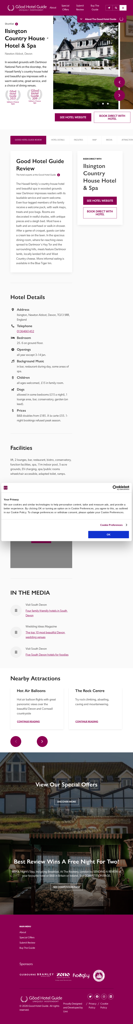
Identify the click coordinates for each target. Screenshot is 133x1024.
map (94, 140)
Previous (119, 82)
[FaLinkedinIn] (111, 996)
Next (119, 95)
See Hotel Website (73, 117)
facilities (78, 140)
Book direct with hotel (112, 117)
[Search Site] (116, 8)
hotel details (58, 140)
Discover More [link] (66, 801)
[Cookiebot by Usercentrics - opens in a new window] (115, 487)
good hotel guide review (28, 140)
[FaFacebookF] (97, 996)
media (109, 140)
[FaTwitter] (90, 996)
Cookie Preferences (111, 525)
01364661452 (25, 331)
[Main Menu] (123, 8)
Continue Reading (28, 721)
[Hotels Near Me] (109, 8)
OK (108, 534)
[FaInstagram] (104, 996)
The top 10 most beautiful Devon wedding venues (45, 635)
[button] (116, 8)
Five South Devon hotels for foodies (47, 655)
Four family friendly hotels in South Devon (47, 613)
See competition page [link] (66, 887)
